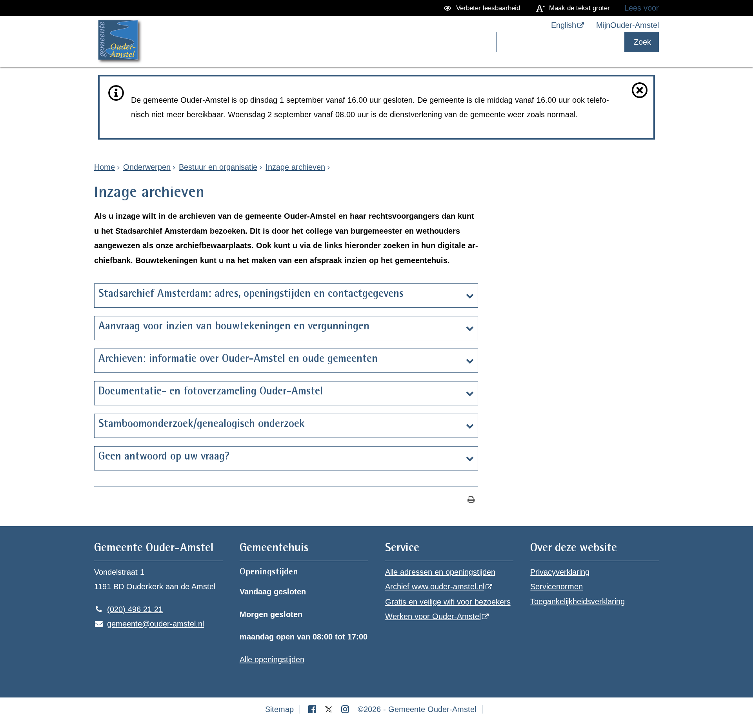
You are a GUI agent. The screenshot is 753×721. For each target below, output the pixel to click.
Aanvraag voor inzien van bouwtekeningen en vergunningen (233, 326)
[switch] (483, 8)
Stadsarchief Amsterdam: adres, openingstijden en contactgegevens (252, 294)
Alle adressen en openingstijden (440, 572)
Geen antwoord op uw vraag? (163, 457)
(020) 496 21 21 (128, 609)
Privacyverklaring (559, 572)
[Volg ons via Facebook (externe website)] (313, 709)
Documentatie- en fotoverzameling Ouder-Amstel (212, 392)
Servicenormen (556, 586)
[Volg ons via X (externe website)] (330, 709)
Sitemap (279, 709)
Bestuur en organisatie (218, 167)
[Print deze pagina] (471, 500)
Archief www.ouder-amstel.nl (434, 586)
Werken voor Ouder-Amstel (433, 616)
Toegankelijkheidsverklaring (577, 601)
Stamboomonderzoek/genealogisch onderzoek (201, 424)
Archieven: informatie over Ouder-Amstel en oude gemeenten (238, 359)
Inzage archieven (295, 167)
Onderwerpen (147, 167)
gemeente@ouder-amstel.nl (149, 623)
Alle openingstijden (272, 659)
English (563, 25)
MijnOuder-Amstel (627, 25)
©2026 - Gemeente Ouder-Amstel (417, 709)
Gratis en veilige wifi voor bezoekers (448, 602)
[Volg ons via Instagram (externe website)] (346, 709)
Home (104, 167)
